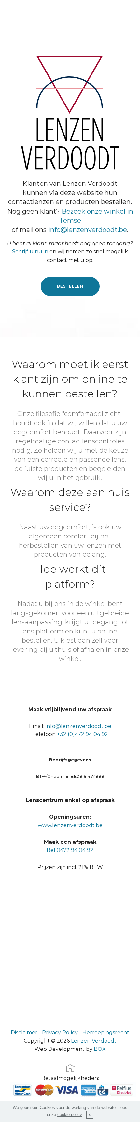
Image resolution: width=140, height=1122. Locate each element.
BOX (100, 1049)
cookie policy (69, 1114)
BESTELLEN (70, 286)
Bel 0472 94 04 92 (70, 850)
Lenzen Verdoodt (94, 1041)
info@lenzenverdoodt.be (87, 229)
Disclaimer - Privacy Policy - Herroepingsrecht (70, 1032)
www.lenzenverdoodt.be (70, 825)
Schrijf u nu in (30, 251)
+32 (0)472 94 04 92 (82, 734)
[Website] (70, 1070)
